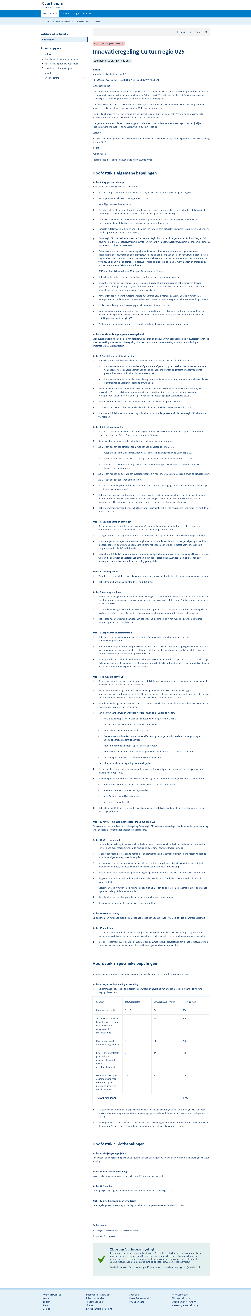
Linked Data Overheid (139, 1298)
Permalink (182, 32)
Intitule (47, 54)
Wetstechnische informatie (54, 33)
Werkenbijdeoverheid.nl (183, 1305)
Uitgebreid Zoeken (82, 13)
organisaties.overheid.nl (178, 1261)
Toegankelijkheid (94, 1301)
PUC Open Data (136, 1301)
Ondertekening (51, 77)
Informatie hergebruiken (98, 1294)
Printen (199, 32)
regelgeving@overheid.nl (187, 1267)
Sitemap (90, 1305)
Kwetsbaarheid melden (97, 1308)
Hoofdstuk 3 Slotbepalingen (56, 68)
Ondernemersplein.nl (182, 1301)
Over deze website (52, 1294)
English (46, 1301)
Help (45, 1305)
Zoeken (65, 13)
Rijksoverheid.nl (179, 1298)
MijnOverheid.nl (180, 1294)
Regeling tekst (49, 39)
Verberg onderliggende (43, 59)
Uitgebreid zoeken (83, 21)
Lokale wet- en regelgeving (62, 21)
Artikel (47, 73)
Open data (134, 1294)
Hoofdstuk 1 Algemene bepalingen (59, 59)
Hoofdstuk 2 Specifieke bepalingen (60, 63)
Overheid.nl (48, 14)
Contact (47, 1298)
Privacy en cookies (95, 1298)
